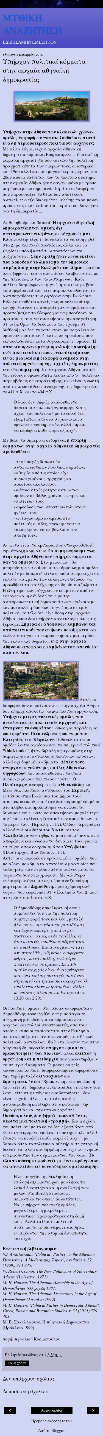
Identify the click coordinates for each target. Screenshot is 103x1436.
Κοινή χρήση (17, 1363)
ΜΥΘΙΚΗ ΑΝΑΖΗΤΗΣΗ (32, 23)
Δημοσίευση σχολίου (25, 1391)
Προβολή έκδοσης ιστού (51, 1420)
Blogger (57, 1430)
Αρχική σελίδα (51, 1410)
